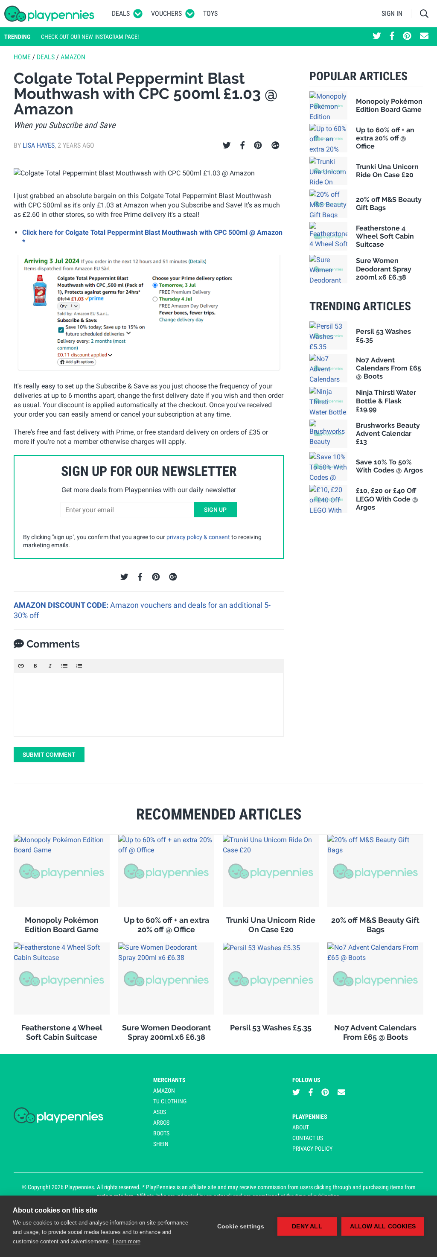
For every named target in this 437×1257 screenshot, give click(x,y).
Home (22, 57)
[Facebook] (242, 145)
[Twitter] (227, 145)
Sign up (215, 509)
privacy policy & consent (198, 537)
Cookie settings (241, 1226)
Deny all (307, 1226)
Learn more (126, 1241)
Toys (210, 13)
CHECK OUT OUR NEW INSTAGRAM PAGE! (90, 36)
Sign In (392, 13)
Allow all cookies (383, 1226)
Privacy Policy (312, 1148)
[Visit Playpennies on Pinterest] (407, 37)
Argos (161, 1122)
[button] (21, 666)
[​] (149, 705)
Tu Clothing (169, 1101)
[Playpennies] (49, 13)
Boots (161, 1133)
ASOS (159, 1111)
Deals (121, 13)
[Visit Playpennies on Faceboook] (392, 37)
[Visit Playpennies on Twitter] (376, 37)
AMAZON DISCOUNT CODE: (62, 605)
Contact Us (307, 1138)
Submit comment (49, 754)
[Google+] (275, 145)
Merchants (169, 1079)
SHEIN (161, 1143)
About (300, 1127)
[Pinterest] (258, 145)
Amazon (73, 57)
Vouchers (166, 13)
